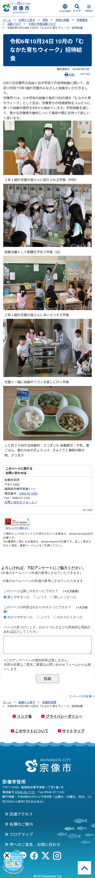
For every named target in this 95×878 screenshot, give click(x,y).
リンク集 (24, 716)
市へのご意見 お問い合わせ (34, 844)
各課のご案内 (21, 824)
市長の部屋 (62, 20)
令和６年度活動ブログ (42, 24)
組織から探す (26, 702)
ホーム (7, 20)
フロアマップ (21, 834)
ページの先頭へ (83, 696)
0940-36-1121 (25, 792)
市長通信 (82, 20)
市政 (45, 20)
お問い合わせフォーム (19, 502)
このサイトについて (31, 731)
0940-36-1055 (28, 493)
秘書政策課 (49, 702)
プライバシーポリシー (64, 716)
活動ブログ (14, 24)
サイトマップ (72, 731)
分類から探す (26, 20)
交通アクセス (21, 814)
